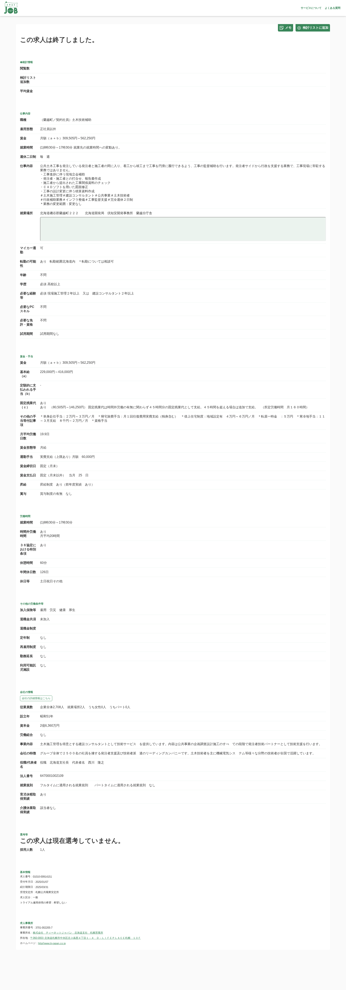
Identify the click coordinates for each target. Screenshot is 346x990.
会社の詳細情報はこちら (36, 698)
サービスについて (311, 7)
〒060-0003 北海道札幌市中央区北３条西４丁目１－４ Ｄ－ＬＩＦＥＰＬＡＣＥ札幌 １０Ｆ (85, 937)
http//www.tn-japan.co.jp (52, 943)
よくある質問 (332, 7)
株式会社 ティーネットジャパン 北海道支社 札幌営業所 (68, 932)
